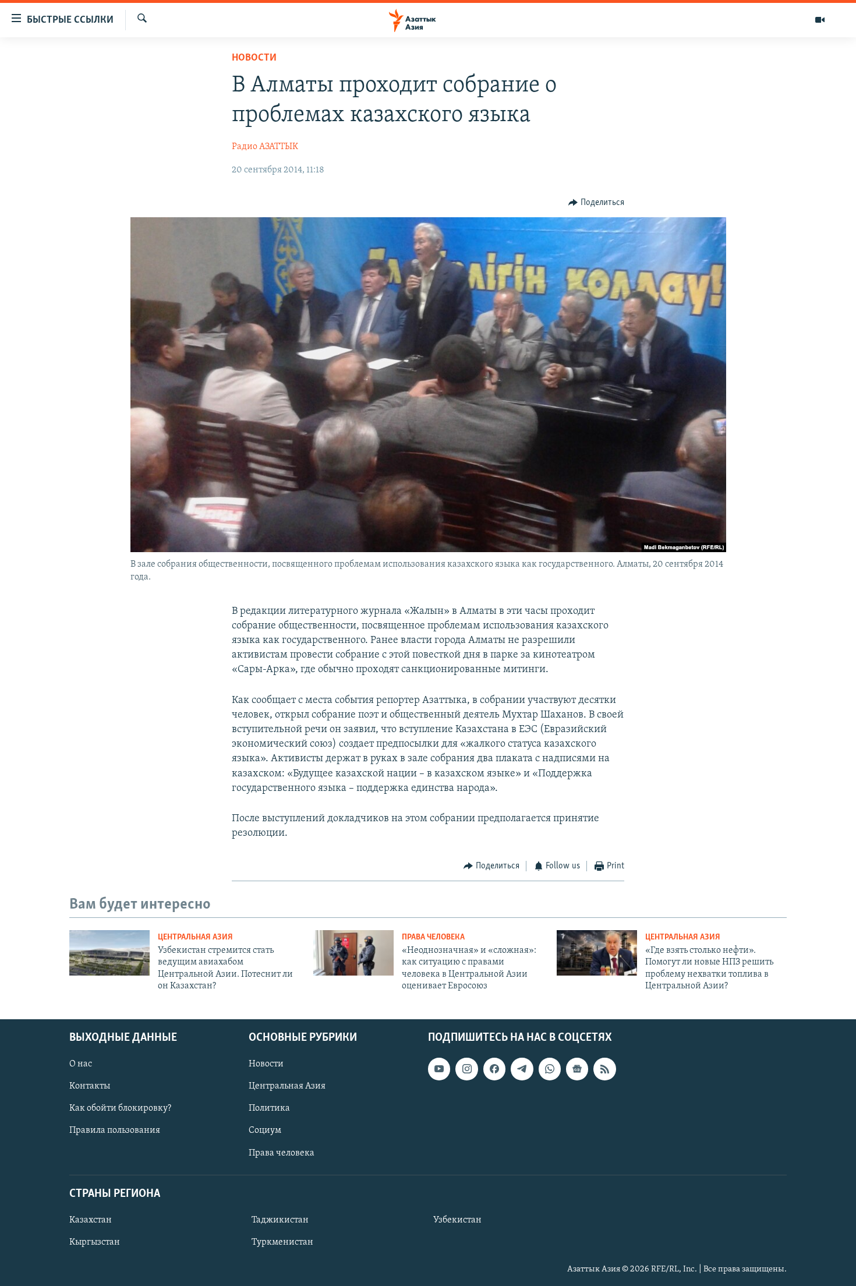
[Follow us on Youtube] (439, 1069)
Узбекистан (457, 1219)
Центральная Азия (195, 937)
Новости (254, 58)
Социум (265, 1130)
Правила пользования (114, 1130)
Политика (269, 1108)
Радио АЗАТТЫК (265, 146)
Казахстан (90, 1219)
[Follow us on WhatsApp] (550, 1069)
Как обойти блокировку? (120, 1108)
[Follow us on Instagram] (466, 1069)
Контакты (89, 1086)
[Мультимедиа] (819, 20)
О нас (80, 1064)
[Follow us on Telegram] (522, 1069)
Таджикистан (280, 1219)
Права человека (433, 937)
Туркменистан (282, 1241)
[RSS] (604, 1069)
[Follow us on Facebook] (494, 1069)
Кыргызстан (94, 1241)
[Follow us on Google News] (577, 1069)
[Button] (596, 202)
